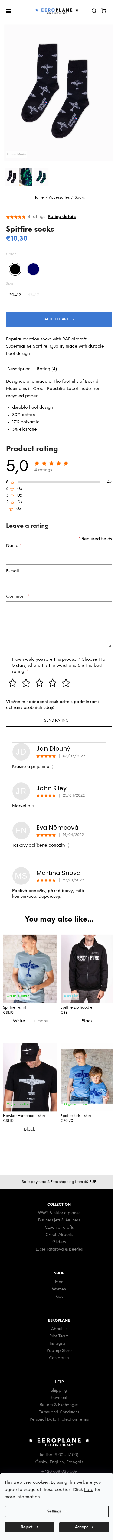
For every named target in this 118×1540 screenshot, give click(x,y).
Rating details (62, 217)
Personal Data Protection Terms (59, 1420)
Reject (26, 1527)
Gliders (59, 1242)
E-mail (12, 571)
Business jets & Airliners (59, 1220)
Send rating (56, 720)
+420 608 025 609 (59, 1472)
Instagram (59, 1344)
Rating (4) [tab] (47, 369)
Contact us (59, 1358)
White (19, 1021)
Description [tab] (19, 369)
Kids (59, 1297)
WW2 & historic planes (59, 1213)
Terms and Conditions (59, 1412)
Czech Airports (59, 1235)
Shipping (59, 1391)
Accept (81, 1527)
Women (59, 1289)
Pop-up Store (59, 1351)
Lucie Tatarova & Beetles (59, 1249)
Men (59, 1282)
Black (87, 1021)
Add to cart (56, 319)
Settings (54, 1511)
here (88, 1490)
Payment (59, 1398)
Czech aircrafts (59, 1228)
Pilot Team (59, 1336)
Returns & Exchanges (59, 1405)
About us (59, 1329)
